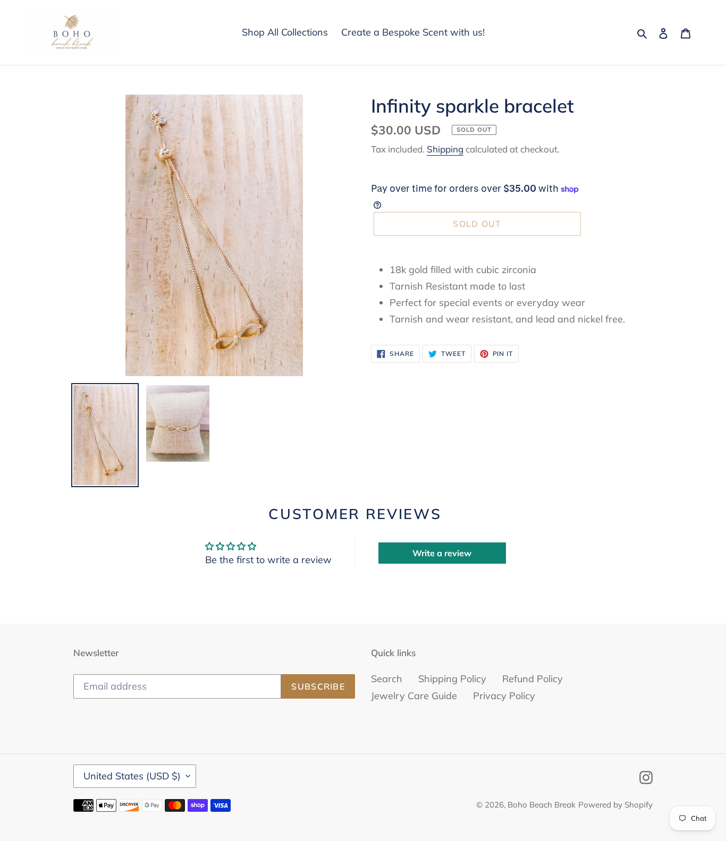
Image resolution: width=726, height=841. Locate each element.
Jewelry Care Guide (414, 696)
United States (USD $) (132, 776)
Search (386, 679)
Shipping (445, 149)
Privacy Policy (504, 696)
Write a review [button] (441, 553)
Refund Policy (532, 679)
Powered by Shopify (615, 805)
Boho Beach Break (542, 805)
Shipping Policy (452, 679)
